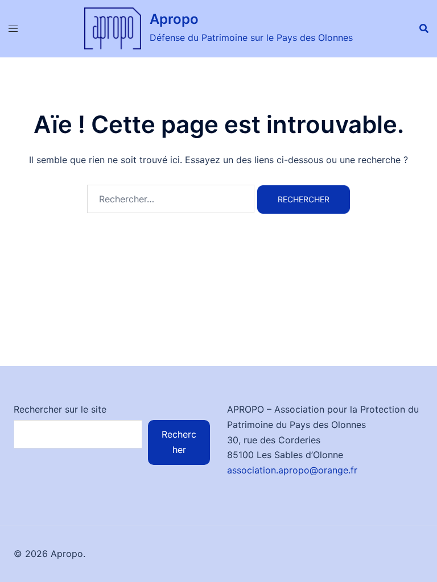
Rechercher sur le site (60, 409)
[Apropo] (112, 28)
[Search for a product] (423, 28)
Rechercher (179, 442)
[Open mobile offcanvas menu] (13, 28)
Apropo (174, 19)
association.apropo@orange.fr (292, 470)
